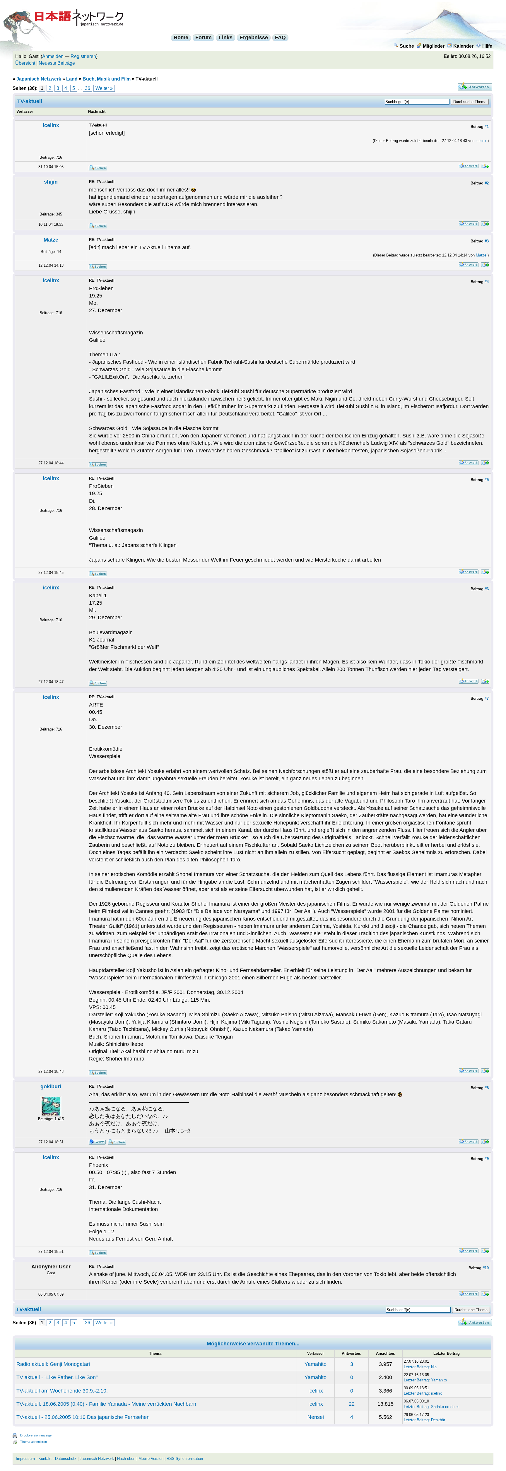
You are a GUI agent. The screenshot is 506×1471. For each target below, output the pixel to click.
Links (226, 37)
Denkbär (438, 1420)
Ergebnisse (254, 37)
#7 (487, 698)
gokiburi (50, 1086)
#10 (486, 1268)
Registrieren (83, 56)
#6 (487, 589)
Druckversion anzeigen (36, 1435)
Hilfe (487, 46)
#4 (487, 282)
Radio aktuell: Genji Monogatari (53, 1364)
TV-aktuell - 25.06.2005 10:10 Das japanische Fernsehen (83, 1417)
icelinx (51, 125)
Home (181, 37)
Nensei (315, 1417)
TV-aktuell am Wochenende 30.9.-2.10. (62, 1391)
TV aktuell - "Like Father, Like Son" (57, 1377)
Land (72, 78)
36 (87, 88)
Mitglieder (434, 46)
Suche (407, 46)
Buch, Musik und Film (107, 78)
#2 (487, 183)
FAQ (280, 37)
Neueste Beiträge (57, 63)
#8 (487, 1088)
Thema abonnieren (33, 1441)
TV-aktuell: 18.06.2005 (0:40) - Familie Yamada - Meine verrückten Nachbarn (106, 1404)
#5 (487, 480)
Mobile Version (151, 1458)
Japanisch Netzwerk (38, 78)
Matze (51, 240)
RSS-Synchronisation (185, 1458)
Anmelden (53, 56)
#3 (487, 241)
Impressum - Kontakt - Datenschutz (46, 1458)
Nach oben (126, 1458)
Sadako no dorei (445, 1407)
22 (352, 1404)
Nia (434, 1367)
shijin (51, 182)
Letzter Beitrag (416, 1367)
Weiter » (104, 88)
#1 (487, 126)
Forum (203, 37)
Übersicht (25, 63)
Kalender (463, 46)
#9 (487, 1159)
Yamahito (315, 1364)
